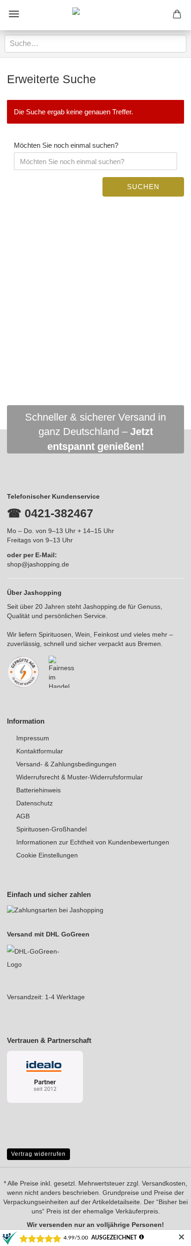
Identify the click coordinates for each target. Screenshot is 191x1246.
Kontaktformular (39, 751)
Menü (14, 14)
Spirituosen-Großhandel (51, 829)
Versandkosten (163, 1183)
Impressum (32, 738)
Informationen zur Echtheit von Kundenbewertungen (92, 842)
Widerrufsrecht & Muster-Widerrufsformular (79, 777)
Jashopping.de (104, 606)
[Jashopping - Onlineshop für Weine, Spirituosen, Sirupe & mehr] (95, 15)
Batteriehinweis (38, 790)
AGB (23, 816)
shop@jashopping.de (38, 564)
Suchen (143, 187)
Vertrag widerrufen (38, 1154)
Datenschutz (34, 803)
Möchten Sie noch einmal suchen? (66, 145)
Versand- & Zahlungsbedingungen (66, 764)
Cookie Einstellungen (47, 855)
